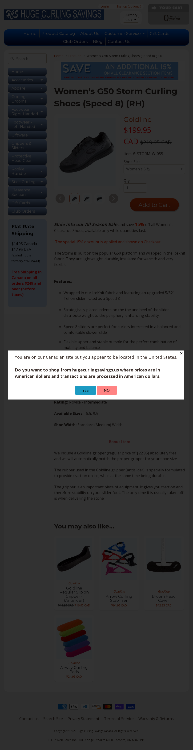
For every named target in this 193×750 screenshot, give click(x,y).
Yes (85, 390)
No (107, 390)
